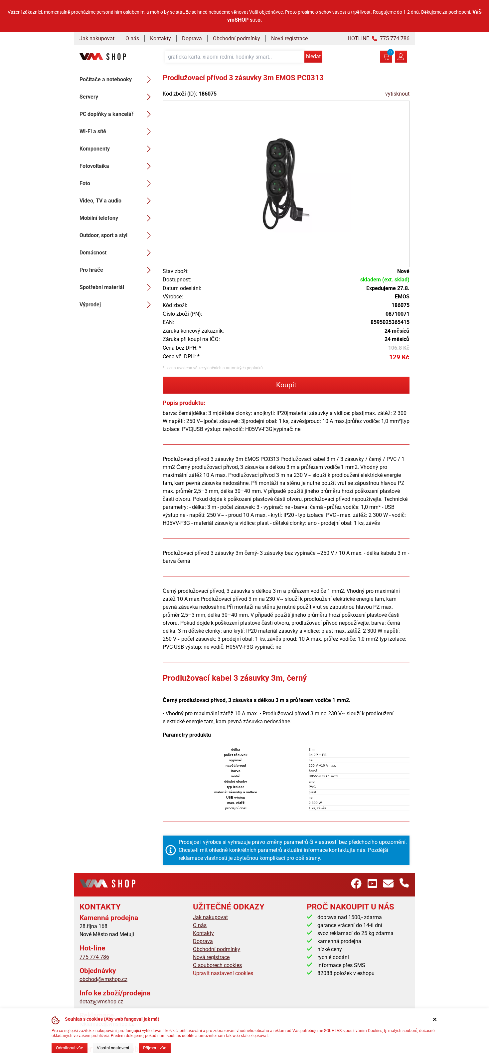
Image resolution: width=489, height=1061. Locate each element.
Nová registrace (289, 38)
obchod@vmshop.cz (103, 979)
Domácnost (93, 252)
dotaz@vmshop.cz (101, 1001)
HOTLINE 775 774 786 (378, 38)
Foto (85, 183)
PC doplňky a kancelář (106, 114)
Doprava (192, 38)
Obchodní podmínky (236, 38)
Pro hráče (91, 270)
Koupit (286, 385)
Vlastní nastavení (113, 1047)
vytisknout (397, 94)
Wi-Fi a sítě (93, 131)
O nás (132, 38)
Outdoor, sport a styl (103, 235)
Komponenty (95, 149)
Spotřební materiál (102, 287)
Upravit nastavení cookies (223, 973)
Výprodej (90, 304)
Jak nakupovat (97, 38)
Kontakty (160, 38)
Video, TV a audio (100, 200)
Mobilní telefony (99, 218)
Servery (89, 97)
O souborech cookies (217, 965)
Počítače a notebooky (106, 79)
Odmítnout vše (69, 1047)
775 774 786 (94, 957)
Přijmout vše (154, 1047)
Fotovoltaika (94, 166)
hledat (313, 56)
